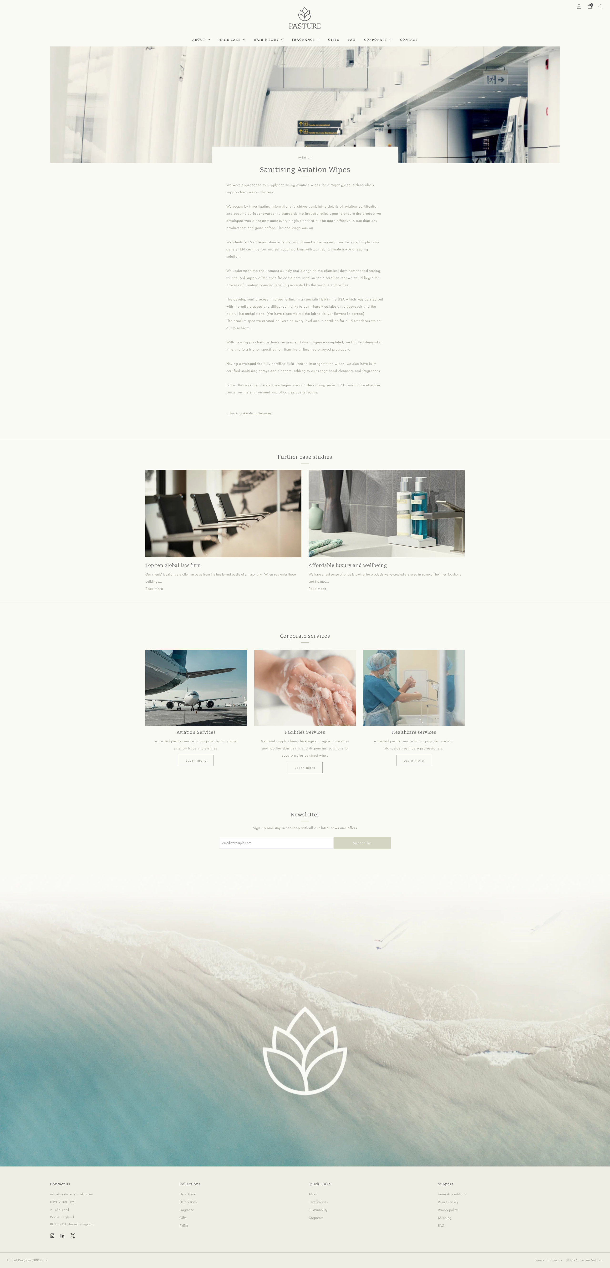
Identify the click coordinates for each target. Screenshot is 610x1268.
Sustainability (318, 1209)
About (198, 39)
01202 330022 (62, 1202)
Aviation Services (257, 413)
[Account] (579, 6)
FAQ (352, 39)
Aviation (305, 157)
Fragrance (303, 39)
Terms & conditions (452, 1194)
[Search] (600, 6)
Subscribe (362, 842)
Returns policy (448, 1202)
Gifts (334, 39)
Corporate (375, 39)
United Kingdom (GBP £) (25, 1260)
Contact (409, 39)
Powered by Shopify (548, 1260)
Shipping (444, 1217)
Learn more (196, 760)
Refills (183, 1225)
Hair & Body (266, 39)
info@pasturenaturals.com (71, 1194)
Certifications (318, 1202)
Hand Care (230, 39)
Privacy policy (448, 1209)
